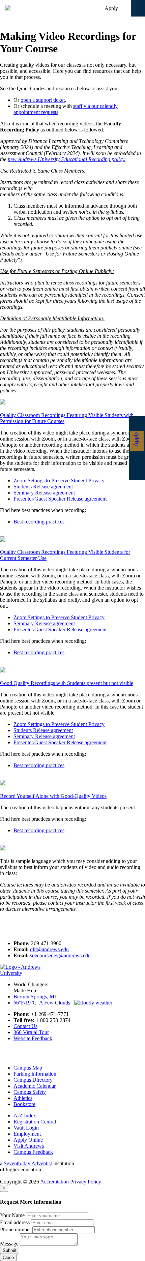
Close (8, 1257)
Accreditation (54, 1181)
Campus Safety (29, 1092)
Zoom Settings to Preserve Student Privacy (59, 480)
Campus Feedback (33, 1152)
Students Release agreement (43, 486)
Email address (15, 1222)
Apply (111, 8)
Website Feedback (32, 1038)
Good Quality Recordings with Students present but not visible (66, 683)
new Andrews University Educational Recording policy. (66, 159)
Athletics (22, 1098)
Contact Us (25, 1026)
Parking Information (34, 1074)
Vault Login (26, 1128)
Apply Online (28, 1140)
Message (9, 1244)
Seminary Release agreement (44, 493)
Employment (27, 1134)
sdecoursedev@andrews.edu (60, 955)
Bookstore (24, 1104)
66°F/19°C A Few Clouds (43, 1002)
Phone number (15, 1229)
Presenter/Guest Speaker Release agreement (60, 499)
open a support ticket (43, 100)
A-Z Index (24, 1115)
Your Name (12, 1215)
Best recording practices (38, 521)
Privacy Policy (85, 1181)
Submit (10, 1250)
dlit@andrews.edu (49, 949)
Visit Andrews (28, 1146)
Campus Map (27, 1068)
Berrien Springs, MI (34, 996)
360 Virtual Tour (31, 1032)
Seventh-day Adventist (28, 1163)
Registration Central (34, 1121)
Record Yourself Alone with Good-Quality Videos (53, 796)
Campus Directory (33, 1080)
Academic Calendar (34, 1086)
